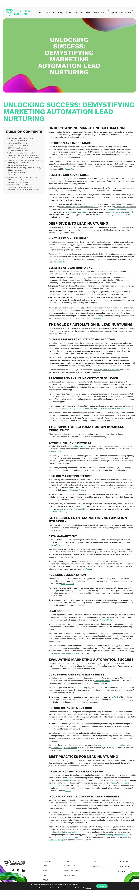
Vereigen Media (62, 545)
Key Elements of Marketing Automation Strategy (24, 168)
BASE (45, 866)
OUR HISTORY (70, 875)
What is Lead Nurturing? (18, 148)
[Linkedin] (23, 870)
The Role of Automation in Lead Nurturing (21, 153)
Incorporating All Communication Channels (24, 189)
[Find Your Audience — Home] (18, 12)
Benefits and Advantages (18, 143)
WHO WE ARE (70, 866)
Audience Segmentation (18, 172)
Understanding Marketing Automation (20, 138)
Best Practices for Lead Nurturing (18, 185)
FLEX (45, 870)
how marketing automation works (76, 408)
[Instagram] (18, 870)
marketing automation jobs (75, 212)
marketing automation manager (71, 832)
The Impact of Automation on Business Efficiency (24, 160)
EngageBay (69, 169)
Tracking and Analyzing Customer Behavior (25, 158)
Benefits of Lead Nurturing (19, 150)
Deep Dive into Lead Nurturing (17, 145)
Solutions (47, 862)
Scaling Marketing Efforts (19, 165)
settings (88, 888)
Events (78, 13)
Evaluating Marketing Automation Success (22, 177)
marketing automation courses (120, 209)
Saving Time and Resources (19, 163)
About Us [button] (63, 13)
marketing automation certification (71, 837)
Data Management (16, 170)
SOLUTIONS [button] (44, 13)
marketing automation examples (89, 318)
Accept (102, 886)
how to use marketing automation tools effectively (79, 207)
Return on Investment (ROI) (20, 182)
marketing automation (78, 446)
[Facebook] (13, 870)
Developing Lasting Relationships (21, 187)
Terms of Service (125, 872)
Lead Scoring (15, 175)
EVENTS (94, 862)
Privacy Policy (124, 867)
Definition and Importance (18, 140)
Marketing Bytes (95, 13)
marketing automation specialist (120, 212)
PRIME (45, 880)
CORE (45, 875)
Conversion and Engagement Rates (22, 180)
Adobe (88, 569)
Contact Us (123, 862)
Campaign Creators (78, 490)
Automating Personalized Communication (24, 155)
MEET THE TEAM (71, 870)
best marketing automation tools (64, 748)
